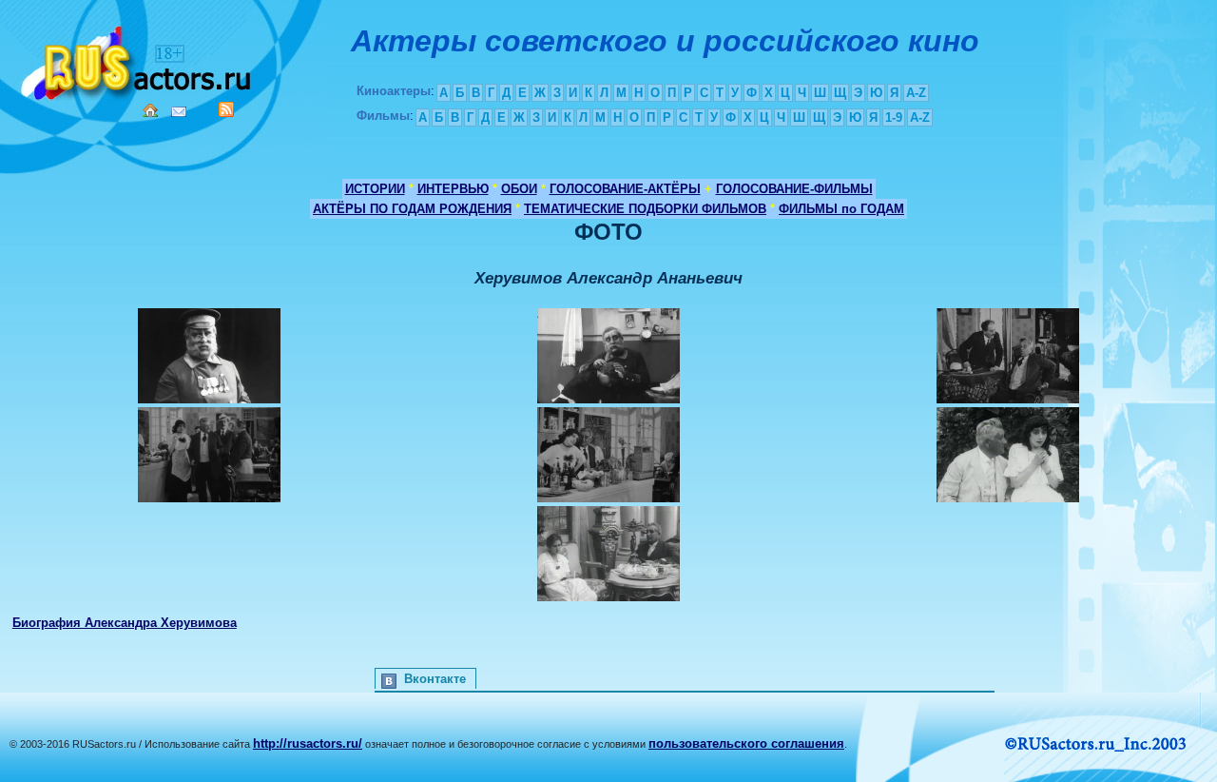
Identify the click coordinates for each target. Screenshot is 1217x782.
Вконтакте (435, 679)
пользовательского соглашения (746, 743)
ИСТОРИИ (375, 189)
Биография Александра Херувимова (124, 623)
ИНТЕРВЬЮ (453, 189)
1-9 (893, 117)
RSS (226, 109)
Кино (138, 59)
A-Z (916, 93)
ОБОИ (519, 189)
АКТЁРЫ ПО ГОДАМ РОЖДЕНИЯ (412, 209)
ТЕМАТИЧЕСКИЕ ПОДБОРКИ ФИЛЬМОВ (645, 209)
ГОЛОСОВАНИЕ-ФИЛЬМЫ (794, 189)
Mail (178, 112)
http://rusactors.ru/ (307, 743)
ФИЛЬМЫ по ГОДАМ (841, 209)
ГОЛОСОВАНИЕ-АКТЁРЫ (625, 189)
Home (150, 110)
